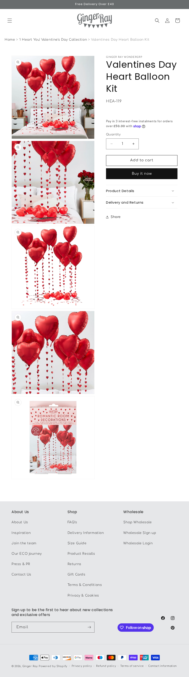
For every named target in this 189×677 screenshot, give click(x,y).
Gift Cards (77, 574)
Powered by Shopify (53, 666)
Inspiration (21, 533)
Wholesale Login (138, 543)
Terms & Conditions (85, 585)
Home (10, 39)
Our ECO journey (27, 553)
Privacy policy (82, 666)
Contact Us (21, 574)
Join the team (24, 543)
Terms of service (132, 666)
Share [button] (116, 217)
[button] (10, 20)
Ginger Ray (30, 666)
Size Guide (77, 543)
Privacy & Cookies (83, 595)
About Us (20, 522)
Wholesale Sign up (139, 533)
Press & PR (21, 564)
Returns (74, 564)
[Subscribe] (89, 627)
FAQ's (72, 522)
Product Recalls (81, 553)
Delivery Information (86, 533)
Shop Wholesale (137, 522)
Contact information (162, 666)
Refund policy (106, 666)
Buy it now (142, 174)
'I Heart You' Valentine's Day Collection (53, 39)
